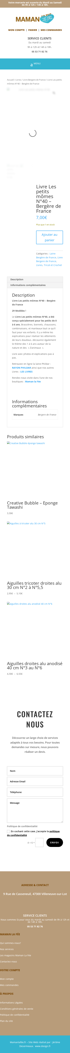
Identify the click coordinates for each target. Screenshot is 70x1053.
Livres (18, 79)
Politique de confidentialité (14, 1014)
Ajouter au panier (49, 237)
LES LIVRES (26, 371)
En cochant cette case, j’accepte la (33, 833)
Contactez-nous (8, 961)
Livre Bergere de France (34, 79)
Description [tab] (16, 279)
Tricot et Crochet (53, 265)
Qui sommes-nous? (10, 943)
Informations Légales (11, 1002)
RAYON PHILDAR (21, 367)
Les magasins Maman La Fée (15, 955)
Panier (32, 30)
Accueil (10, 79)
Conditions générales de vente (16, 1008)
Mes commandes (9, 985)
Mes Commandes (51, 30)
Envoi (54, 842)
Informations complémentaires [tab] (28, 285)
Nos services (7, 949)
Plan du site (6, 1020)
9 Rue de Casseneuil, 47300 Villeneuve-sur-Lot (35, 894)
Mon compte (16, 30)
